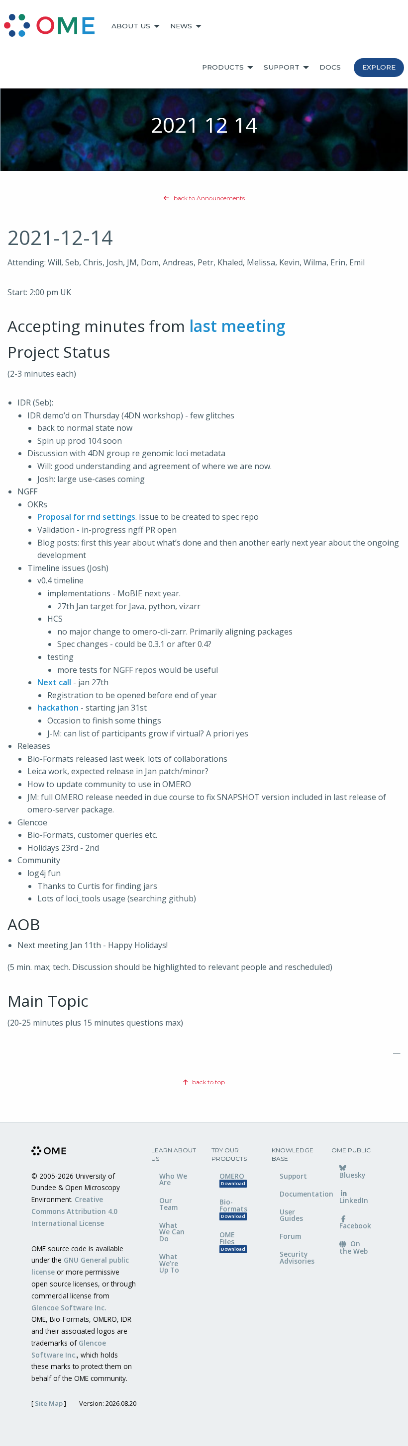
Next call (54, 682)
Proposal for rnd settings (86, 516)
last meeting (237, 325)
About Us (130, 26)
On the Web (353, 1247)
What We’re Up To (169, 1263)
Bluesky (352, 1175)
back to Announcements (208, 198)
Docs (330, 67)
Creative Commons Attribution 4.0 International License (74, 1211)
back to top (208, 1082)
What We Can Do (172, 1231)
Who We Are (173, 1179)
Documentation (298, 1194)
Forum (290, 1236)
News (181, 26)
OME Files (232, 1241)
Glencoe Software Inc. (68, 1307)
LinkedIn (353, 1200)
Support (282, 67)
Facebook (355, 1225)
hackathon (58, 707)
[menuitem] (53, 26)
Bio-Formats (233, 1208)
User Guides (291, 1215)
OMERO (232, 1179)
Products (223, 67)
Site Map (49, 1403)
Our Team (168, 1204)
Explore (379, 67)
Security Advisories (297, 1257)
